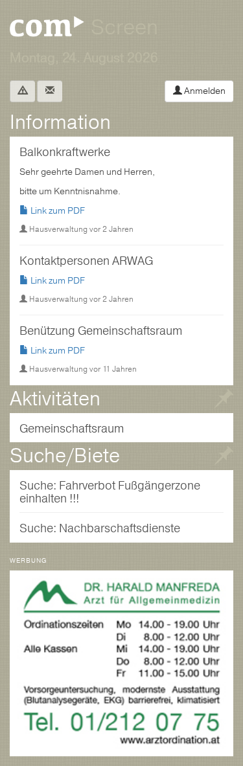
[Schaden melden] (22, 91)
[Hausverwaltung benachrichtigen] (49, 91)
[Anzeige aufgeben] (223, 458)
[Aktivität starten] (223, 402)
